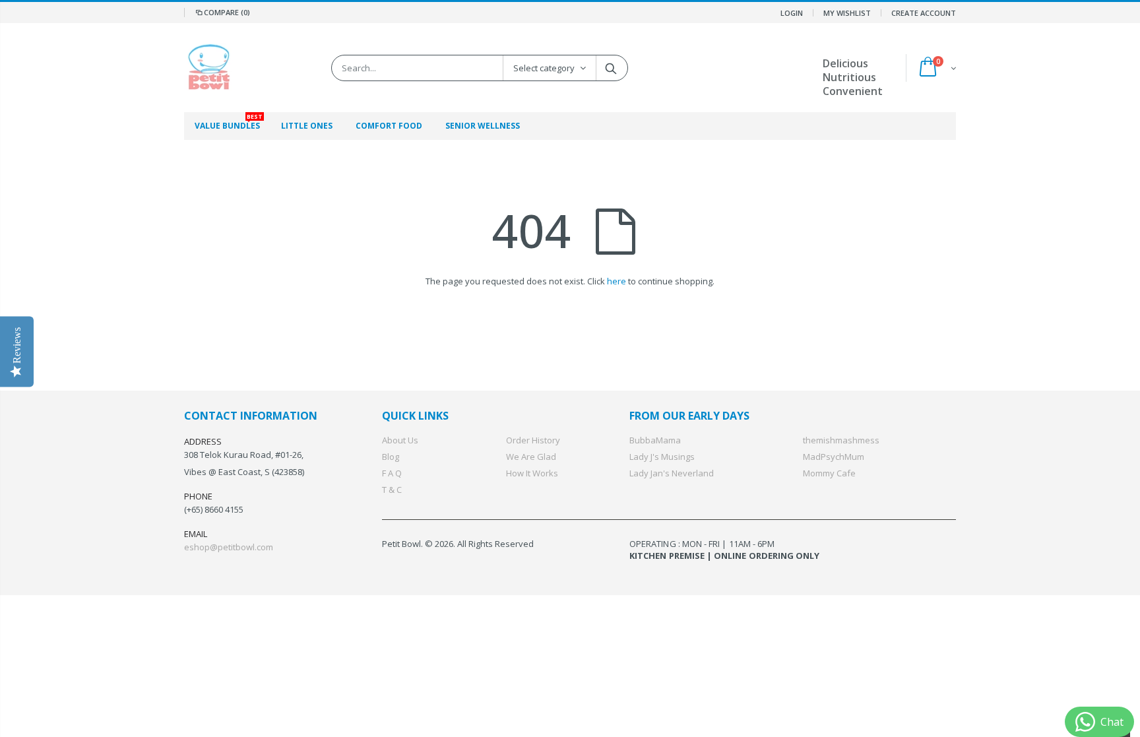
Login (791, 13)
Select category (544, 68)
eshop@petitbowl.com (228, 547)
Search (611, 67)
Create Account (923, 13)
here (616, 281)
